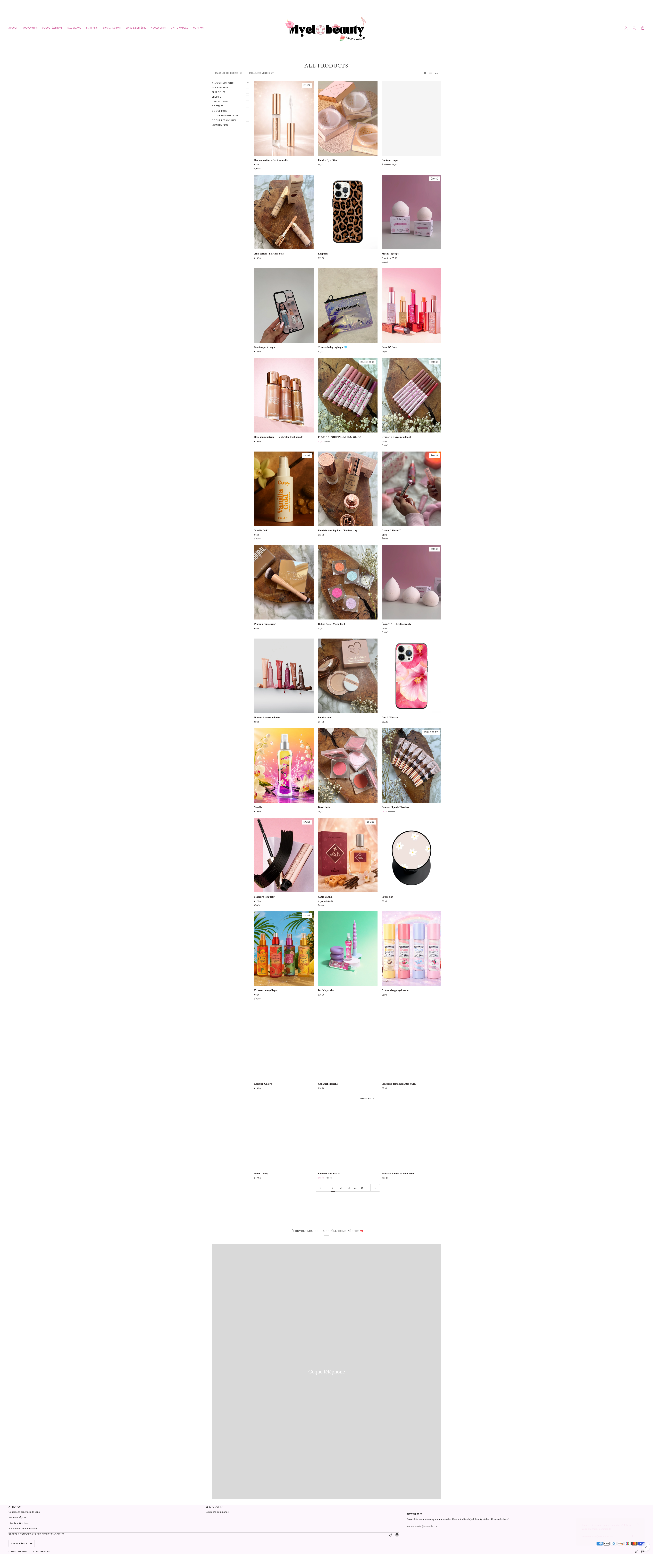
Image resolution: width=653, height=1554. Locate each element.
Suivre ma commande (217, 1511)
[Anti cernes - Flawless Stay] (284, 212)
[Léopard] (348, 212)
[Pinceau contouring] (284, 582)
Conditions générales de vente (24, 1511)
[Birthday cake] (348, 948)
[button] (74, 28)
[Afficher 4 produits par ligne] (437, 73)
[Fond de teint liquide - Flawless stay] (348, 489)
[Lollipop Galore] (284, 1042)
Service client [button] (215, 1506)
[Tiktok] (390, 1534)
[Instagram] (397, 1534)
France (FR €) (20, 1543)
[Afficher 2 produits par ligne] (425, 73)
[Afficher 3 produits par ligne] (431, 73)
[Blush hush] (348, 765)
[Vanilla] (284, 765)
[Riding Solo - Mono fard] (348, 582)
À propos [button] (15, 1506)
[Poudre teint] (348, 676)
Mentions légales (17, 1517)
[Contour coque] (411, 118)
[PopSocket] (411, 855)
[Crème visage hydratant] (411, 948)
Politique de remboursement (23, 1528)
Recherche (43, 1551)
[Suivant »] (375, 1188)
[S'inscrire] (630, 1536)
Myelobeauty (19, 1551)
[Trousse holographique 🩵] (348, 305)
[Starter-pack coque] (284, 305)
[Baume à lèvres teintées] (284, 676)
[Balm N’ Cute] (411, 305)
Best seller (219, 92)
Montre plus (220, 124)
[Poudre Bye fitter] (348, 118)
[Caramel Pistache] (348, 1042)
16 (362, 1187)
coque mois (219, 111)
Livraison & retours (19, 1523)
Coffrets (217, 106)
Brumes (216, 96)
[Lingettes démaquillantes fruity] (411, 1042)
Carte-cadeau (221, 101)
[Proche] (639, 1522)
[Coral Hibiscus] (411, 676)
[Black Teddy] (284, 1132)
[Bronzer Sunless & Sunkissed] (411, 1132)
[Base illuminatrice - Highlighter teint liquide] (284, 395)
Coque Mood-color (225, 115)
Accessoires (220, 87)
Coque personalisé (224, 120)
